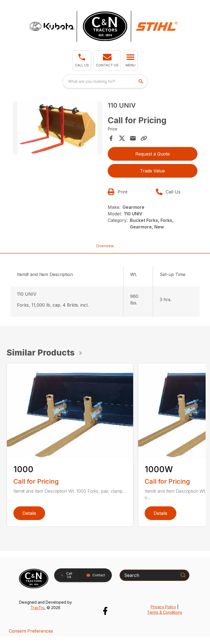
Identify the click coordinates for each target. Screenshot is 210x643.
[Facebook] (105, 611)
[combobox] (105, 81)
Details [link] (29, 513)
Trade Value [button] (152, 171)
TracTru (38, 607)
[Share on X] (122, 138)
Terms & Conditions (164, 612)
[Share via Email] (133, 138)
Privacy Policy (163, 606)
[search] (141, 81)
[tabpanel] (57, 129)
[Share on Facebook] (111, 138)
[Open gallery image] (57, 128)
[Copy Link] (144, 138)
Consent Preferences (31, 631)
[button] (81, 60)
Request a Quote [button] (152, 154)
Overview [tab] (105, 245)
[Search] (183, 575)
